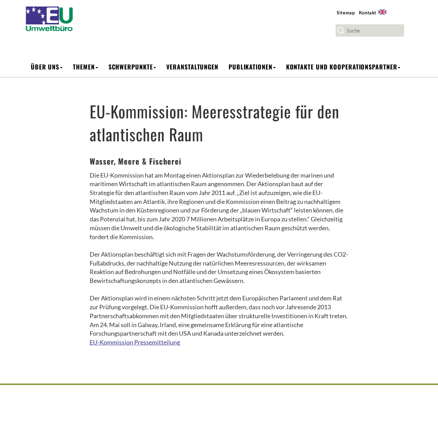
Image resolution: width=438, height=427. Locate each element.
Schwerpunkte (130, 66)
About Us (385, 16)
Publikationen (250, 66)
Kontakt (368, 12)
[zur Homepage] (54, 18)
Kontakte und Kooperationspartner (341, 66)
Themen (83, 66)
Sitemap (346, 12)
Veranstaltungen (192, 66)
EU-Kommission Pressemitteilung (135, 342)
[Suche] (341, 30)
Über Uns (45, 66)
